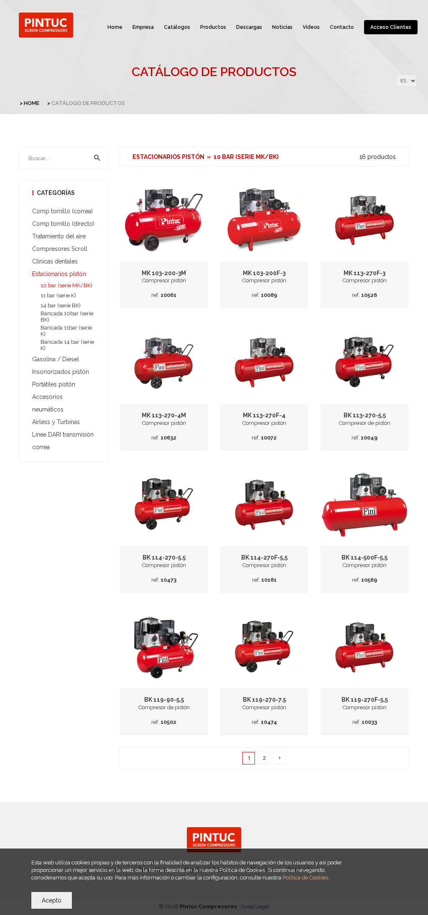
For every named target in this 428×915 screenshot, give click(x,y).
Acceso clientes (390, 27)
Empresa (143, 27)
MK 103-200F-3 (264, 273)
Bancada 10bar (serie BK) (67, 316)
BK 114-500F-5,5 (364, 557)
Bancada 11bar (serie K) (66, 331)
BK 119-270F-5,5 (364, 699)
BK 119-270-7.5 (264, 699)
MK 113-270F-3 (364, 273)
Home (114, 27)
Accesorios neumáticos (48, 403)
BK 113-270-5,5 (365, 415)
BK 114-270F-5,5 (264, 557)
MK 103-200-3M (164, 273)
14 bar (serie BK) (61, 305)
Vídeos (311, 27)
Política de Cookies (305, 877)
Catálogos (177, 27)
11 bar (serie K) (58, 295)
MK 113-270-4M (164, 415)
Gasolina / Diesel (55, 359)
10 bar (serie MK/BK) (66, 285)
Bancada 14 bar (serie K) (67, 345)
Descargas (249, 27)
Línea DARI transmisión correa (63, 440)
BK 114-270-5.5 (164, 557)
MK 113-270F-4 (264, 415)
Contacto (342, 27)
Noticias (282, 27)
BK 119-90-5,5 (164, 699)
